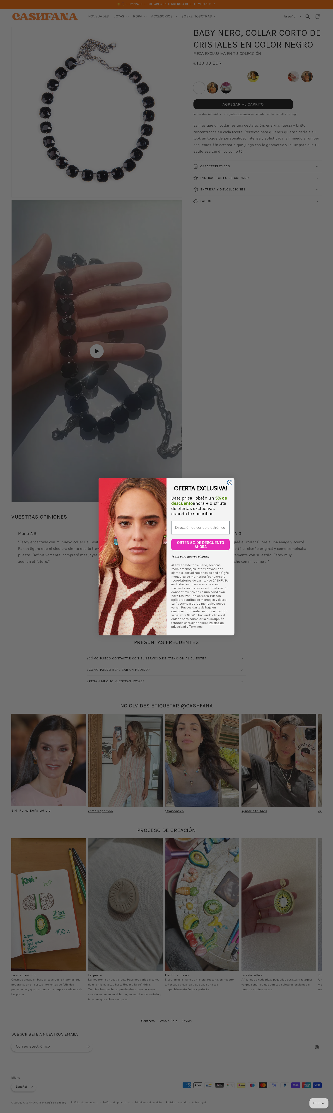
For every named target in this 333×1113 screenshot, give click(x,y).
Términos (196, 626)
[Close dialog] (229, 482)
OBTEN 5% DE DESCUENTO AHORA (200, 544)
